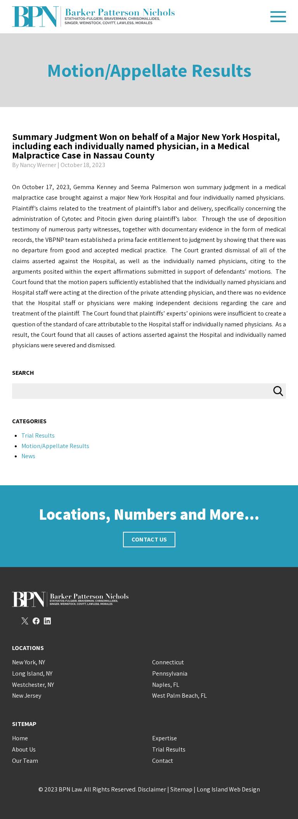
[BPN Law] (138, 16)
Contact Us (149, 539)
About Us (24, 749)
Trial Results (38, 435)
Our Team (25, 761)
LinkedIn (47, 620)
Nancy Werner (38, 165)
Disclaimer (152, 789)
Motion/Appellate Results (149, 70)
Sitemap (181, 789)
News (28, 456)
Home (20, 738)
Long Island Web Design (228, 789)
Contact (162, 761)
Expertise (164, 738)
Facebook (36, 620)
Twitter (24, 620)
